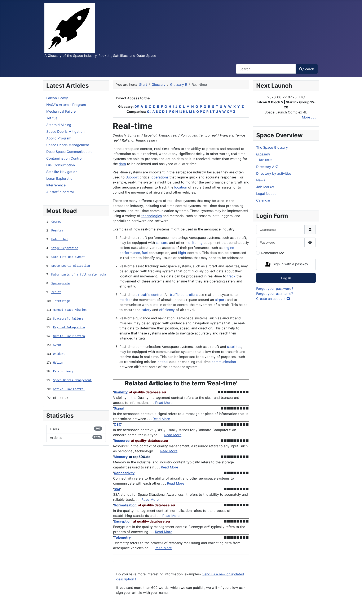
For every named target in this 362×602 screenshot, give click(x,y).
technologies (151, 216)
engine (229, 248)
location (180, 187)
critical (163, 362)
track (231, 276)
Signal (119, 408)
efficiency (167, 310)
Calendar (263, 200)
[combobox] (266, 69)
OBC (117, 424)
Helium (58, 362)
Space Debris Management (72, 380)
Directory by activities (273, 173)
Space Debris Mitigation (70, 265)
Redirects (265, 159)
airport (220, 300)
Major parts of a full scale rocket (79, 274)
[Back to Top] (355, 594)
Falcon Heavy (63, 371)
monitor (125, 300)
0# (136, 106)
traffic (175, 295)
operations (159, 177)
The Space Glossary (272, 147)
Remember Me (272, 253)
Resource (122, 440)
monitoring (194, 243)
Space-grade (60, 283)
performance (129, 253)
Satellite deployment (68, 257)
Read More (163, 402)
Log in (286, 278)
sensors (162, 243)
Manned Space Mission (70, 309)
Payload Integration (69, 327)
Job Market (265, 187)
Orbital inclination (69, 336)
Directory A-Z (267, 167)
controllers (189, 295)
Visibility (121, 392)
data (122, 164)
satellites (234, 347)
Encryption (123, 521)
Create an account (271, 298)
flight (182, 253)
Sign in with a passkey (290, 264)
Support (132, 177)
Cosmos (56, 221)
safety (146, 310)
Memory (121, 457)
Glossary (263, 154)
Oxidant (59, 353)
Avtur (57, 345)
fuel (145, 253)
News (260, 180)
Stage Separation (64, 248)
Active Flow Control (69, 389)
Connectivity (124, 473)
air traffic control (149, 295)
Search (308, 69)
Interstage (61, 301)
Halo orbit (59, 239)
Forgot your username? (274, 293)
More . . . (309, 117)
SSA (117, 489)
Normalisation (125, 505)
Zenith (56, 292)
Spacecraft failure (68, 318)
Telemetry (122, 537)
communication (224, 362)
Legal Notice (266, 193)
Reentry (57, 230)
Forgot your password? (274, 288)
